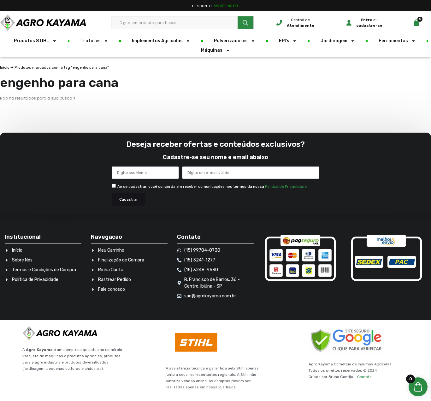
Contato (364, 377)
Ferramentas (393, 40)
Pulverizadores (231, 40)
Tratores (90, 40)
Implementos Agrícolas (157, 40)
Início (4, 67)
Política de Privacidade (286, 186)
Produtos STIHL (31, 40)
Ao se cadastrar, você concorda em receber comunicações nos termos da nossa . (212, 186)
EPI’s (284, 40)
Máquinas (211, 50)
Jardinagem (334, 40)
